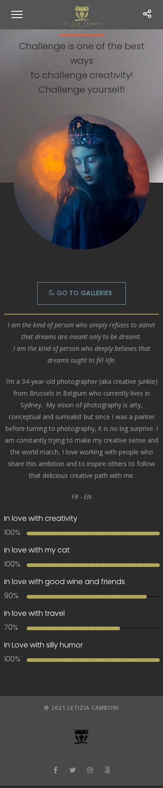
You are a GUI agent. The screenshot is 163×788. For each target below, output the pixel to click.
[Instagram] (90, 770)
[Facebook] (55, 770)
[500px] (107, 770)
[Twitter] (73, 770)
